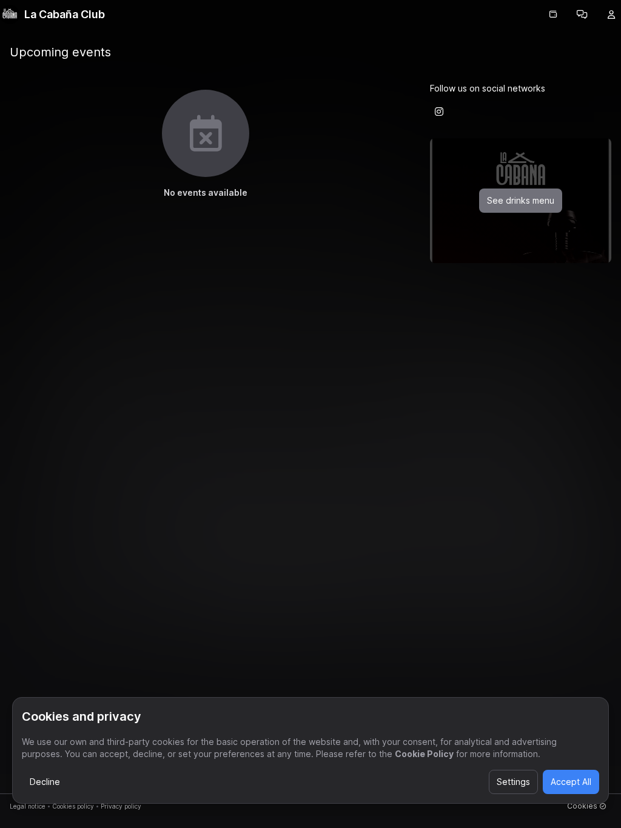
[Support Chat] (582, 14)
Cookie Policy (424, 754)
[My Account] (611, 14)
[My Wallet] (553, 14)
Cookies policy (73, 806)
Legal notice (27, 806)
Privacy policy (121, 806)
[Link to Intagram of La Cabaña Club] (439, 111)
